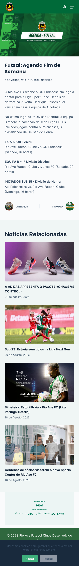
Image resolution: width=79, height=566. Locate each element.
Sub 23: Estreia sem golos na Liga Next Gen (37, 349)
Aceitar (30, 558)
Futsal (35, 80)
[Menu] (72, 6)
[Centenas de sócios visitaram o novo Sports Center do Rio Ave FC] (39, 445)
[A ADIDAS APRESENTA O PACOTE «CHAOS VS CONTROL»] (39, 261)
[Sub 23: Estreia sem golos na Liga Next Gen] (39, 324)
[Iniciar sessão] (64, 6)
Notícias (46, 80)
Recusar (48, 558)
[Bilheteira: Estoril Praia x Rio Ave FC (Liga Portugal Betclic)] (39, 382)
